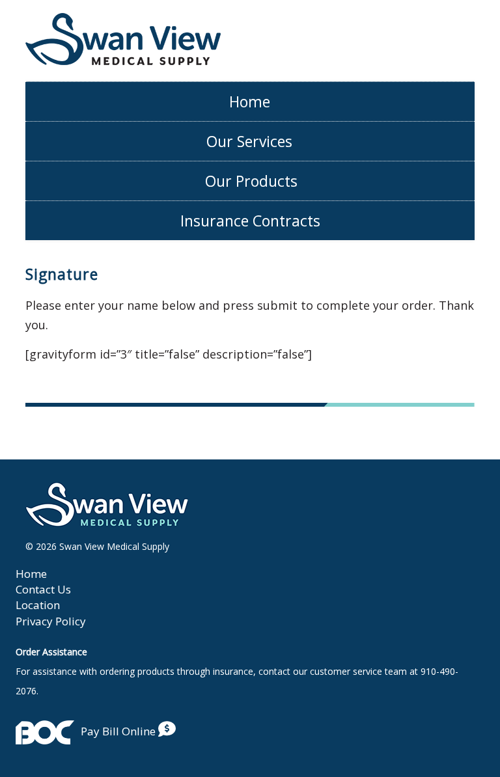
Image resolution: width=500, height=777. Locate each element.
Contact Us (43, 589)
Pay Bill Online (119, 731)
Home (249, 101)
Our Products (251, 180)
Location (38, 604)
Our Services (249, 141)
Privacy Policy (51, 621)
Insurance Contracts (250, 220)
